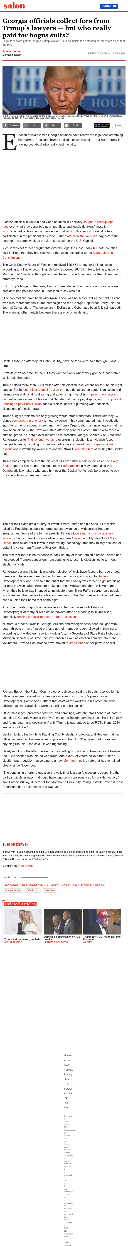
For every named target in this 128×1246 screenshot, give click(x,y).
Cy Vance (52, 885)
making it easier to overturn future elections (47, 617)
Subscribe (109, 6)
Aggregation (11, 885)
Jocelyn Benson (13, 890)
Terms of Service (68, 1084)
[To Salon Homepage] (14, 5)
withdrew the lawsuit (81, 236)
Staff (66, 1065)
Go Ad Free (66, 1103)
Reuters (103, 576)
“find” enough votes (40, 439)
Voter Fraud (49, 890)
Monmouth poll (73, 760)
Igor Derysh (13, 51)
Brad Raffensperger (32, 885)
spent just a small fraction (41, 390)
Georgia (99, 885)
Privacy (68, 1074)
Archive (68, 1093)
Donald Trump (69, 885)
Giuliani (77, 538)
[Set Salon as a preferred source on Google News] (102, 125)
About (67, 1060)
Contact (68, 1070)
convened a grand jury (27, 420)
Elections (86, 885)
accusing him (84, 449)
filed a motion (70, 466)
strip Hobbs (77, 643)
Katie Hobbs (32, 890)
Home (67, 1055)
